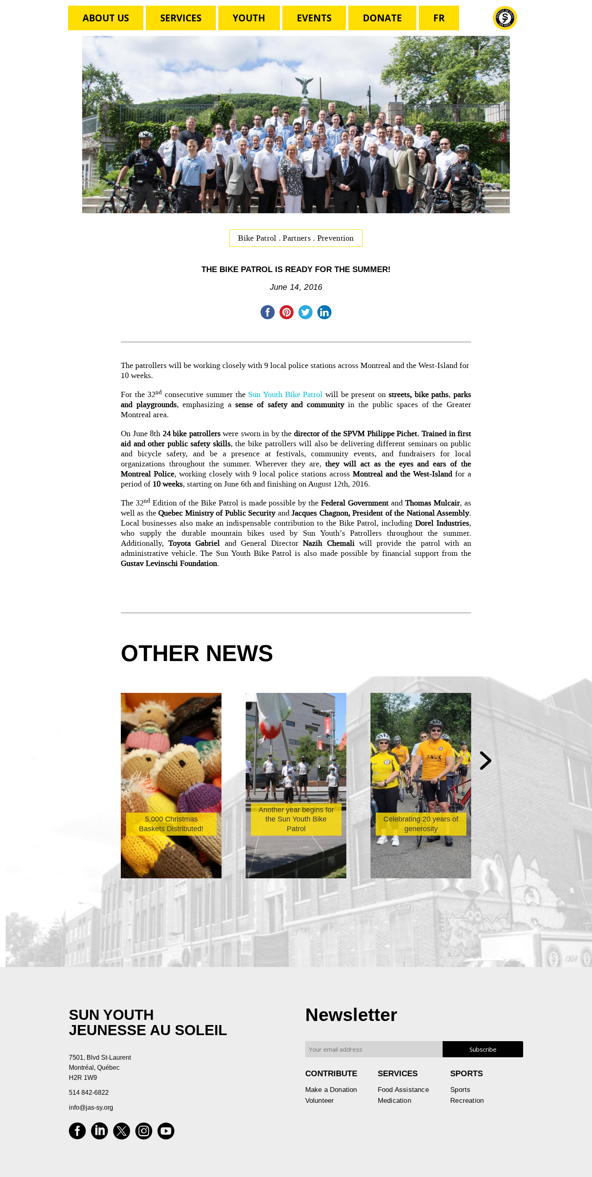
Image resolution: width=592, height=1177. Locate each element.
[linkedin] (99, 1134)
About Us (106, 17)
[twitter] (121, 1134)
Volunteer (319, 1100)
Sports (460, 1090)
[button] (485, 761)
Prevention (335, 238)
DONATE (382, 17)
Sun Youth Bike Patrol (285, 394)
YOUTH (249, 17)
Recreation (467, 1100)
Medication (394, 1100)
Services (180, 17)
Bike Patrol (258, 238)
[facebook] (77, 1134)
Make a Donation (331, 1090)
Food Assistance (403, 1090)
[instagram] (143, 1134)
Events (314, 17)
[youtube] (165, 1134)
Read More (154, 852)
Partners (298, 238)
